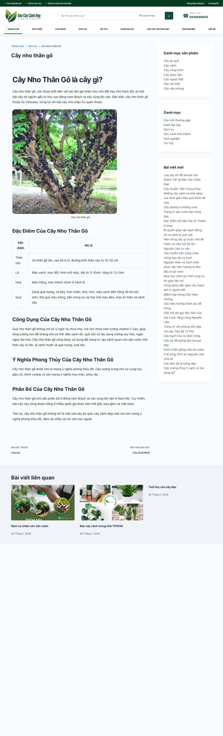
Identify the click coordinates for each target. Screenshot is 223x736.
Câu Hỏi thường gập (158, 29)
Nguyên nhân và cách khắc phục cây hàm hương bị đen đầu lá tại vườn (182, 267)
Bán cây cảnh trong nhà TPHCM (101, 526)
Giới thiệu (37, 29)
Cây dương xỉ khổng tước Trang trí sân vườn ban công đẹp (182, 211)
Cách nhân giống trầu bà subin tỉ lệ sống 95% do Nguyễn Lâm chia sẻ (184, 354)
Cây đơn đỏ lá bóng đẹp (180, 363)
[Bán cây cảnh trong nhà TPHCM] (111, 503)
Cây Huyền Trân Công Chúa (182, 188)
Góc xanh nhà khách (177, 134)
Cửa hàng (60, 29)
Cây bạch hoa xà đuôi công (182, 336)
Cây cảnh (170, 65)
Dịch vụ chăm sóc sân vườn (29, 526)
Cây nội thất (172, 84)
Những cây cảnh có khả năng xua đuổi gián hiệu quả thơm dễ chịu (184, 198)
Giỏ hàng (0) (213, 3)
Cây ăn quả (171, 61)
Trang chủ (13, 29)
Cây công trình (173, 70)
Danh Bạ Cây (127, 29)
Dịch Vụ (83, 29)
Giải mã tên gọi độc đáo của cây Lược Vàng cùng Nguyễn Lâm (183, 317)
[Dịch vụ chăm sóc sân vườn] (43, 503)
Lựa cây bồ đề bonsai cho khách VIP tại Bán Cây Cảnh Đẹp (182, 179)
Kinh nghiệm (188, 29)
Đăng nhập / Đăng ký (195, 3)
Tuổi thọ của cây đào (162, 487)
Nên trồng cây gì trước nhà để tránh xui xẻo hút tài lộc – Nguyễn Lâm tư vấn (184, 244)
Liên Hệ (212, 29)
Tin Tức (104, 29)
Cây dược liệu (173, 74)
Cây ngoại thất (173, 79)
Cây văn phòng (174, 88)
